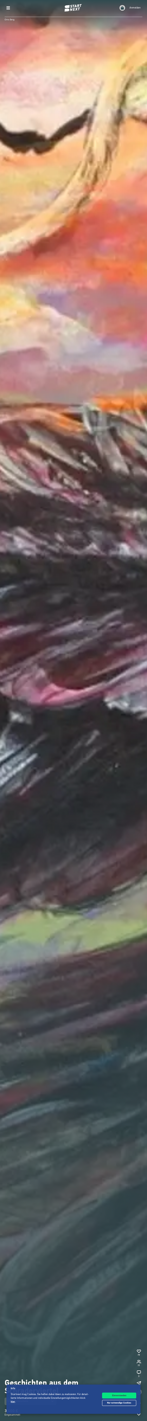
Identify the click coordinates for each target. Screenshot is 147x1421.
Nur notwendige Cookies (119, 1403)
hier (13, 1402)
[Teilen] (138, 1383)
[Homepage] (73, 8)
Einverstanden (119, 1396)
